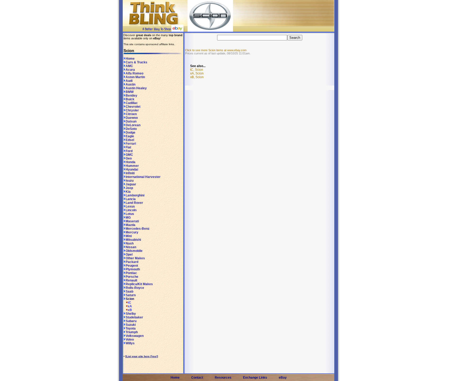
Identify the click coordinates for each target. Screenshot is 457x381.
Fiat (128, 147)
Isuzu (130, 180)
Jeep (129, 188)
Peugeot (132, 265)
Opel (129, 254)
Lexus (130, 206)
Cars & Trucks (136, 62)
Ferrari (131, 143)
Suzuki (131, 325)
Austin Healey (136, 88)
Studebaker (134, 317)
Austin (130, 84)
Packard (132, 262)
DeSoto (131, 129)
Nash (130, 243)
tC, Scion (196, 70)
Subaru (131, 321)
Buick (130, 99)
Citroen (131, 114)
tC (129, 302)
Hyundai (132, 169)
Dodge (130, 132)
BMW (130, 92)
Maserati (132, 221)
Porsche (132, 277)
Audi (129, 81)
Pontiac (131, 273)
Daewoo (132, 118)
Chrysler (132, 110)
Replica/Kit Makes (139, 284)
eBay (283, 377)
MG (128, 217)
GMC (129, 155)
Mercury (132, 232)
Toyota (131, 328)
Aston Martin (135, 77)
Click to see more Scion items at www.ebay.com (215, 50)
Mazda (130, 225)
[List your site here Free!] (141, 356)
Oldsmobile (134, 251)
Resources (223, 377)
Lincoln (131, 210)
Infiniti (130, 173)
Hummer (132, 166)
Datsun (131, 121)
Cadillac (132, 103)
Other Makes (135, 258)
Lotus (130, 214)
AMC (129, 66)
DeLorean (133, 125)
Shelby (131, 314)
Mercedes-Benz (137, 229)
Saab (129, 291)
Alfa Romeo (134, 73)
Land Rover (134, 203)
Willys (130, 343)
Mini (129, 236)
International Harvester (143, 177)
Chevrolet (133, 107)
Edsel (130, 140)
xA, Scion (197, 73)
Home (130, 58)
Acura (130, 70)
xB (130, 310)
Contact (197, 377)
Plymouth (133, 269)
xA (130, 306)
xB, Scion (197, 77)
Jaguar (131, 184)
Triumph (132, 332)
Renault (131, 280)
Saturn (131, 295)
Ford (129, 151)
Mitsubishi (133, 240)
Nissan (131, 247)
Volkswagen (135, 336)
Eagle (130, 136)
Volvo (130, 339)
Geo (129, 158)
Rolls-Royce (135, 288)
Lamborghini (135, 195)
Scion (130, 299)
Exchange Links (255, 377)
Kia (128, 192)
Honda (130, 162)
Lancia (131, 199)
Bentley (131, 95)
